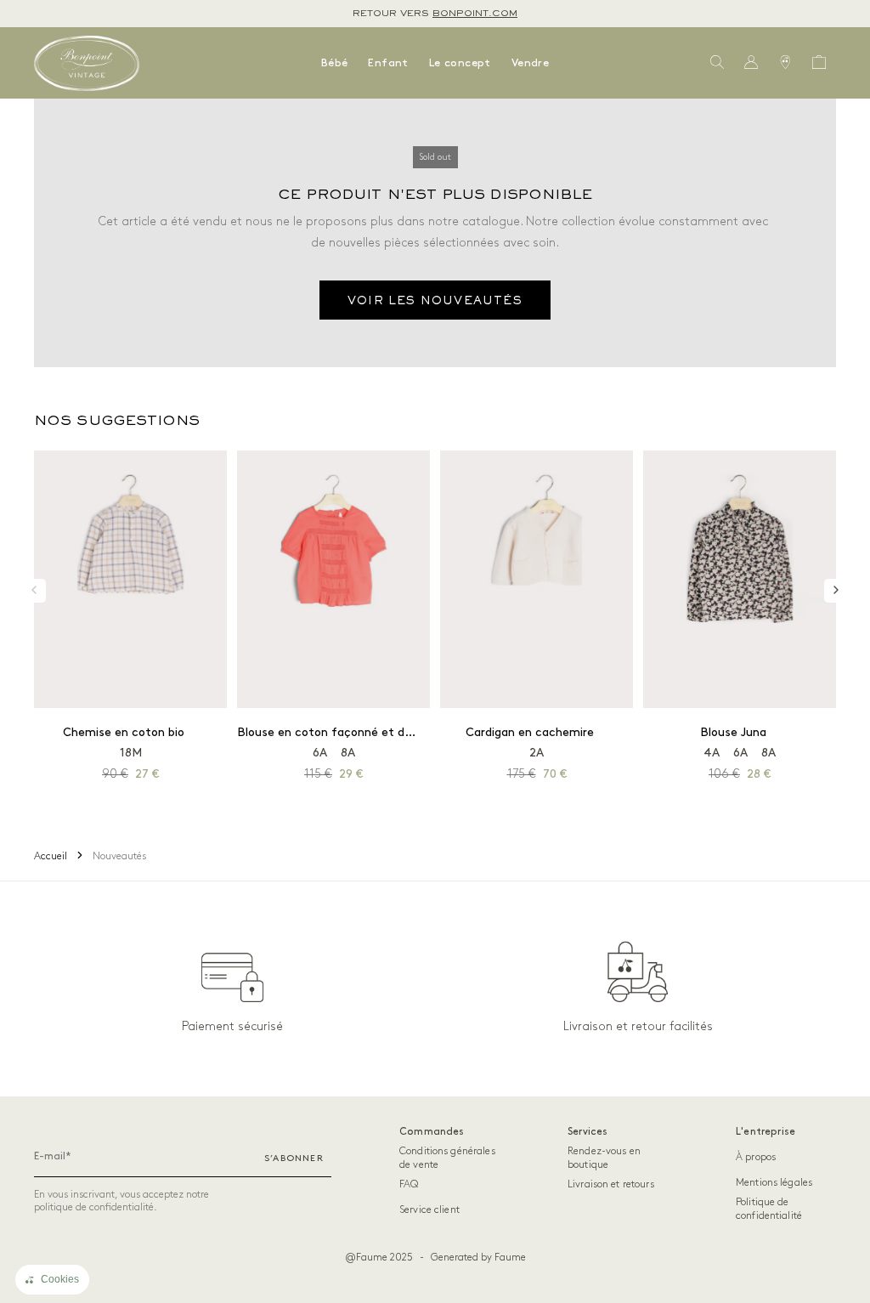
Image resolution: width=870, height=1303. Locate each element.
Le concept (460, 63)
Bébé (334, 63)
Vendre (530, 63)
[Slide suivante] (836, 591)
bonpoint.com (474, 13)
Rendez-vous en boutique (604, 1158)
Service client (429, 1210)
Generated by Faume (478, 1257)
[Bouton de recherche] (717, 63)
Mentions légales (774, 1182)
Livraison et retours (611, 1184)
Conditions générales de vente (447, 1158)
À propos (756, 1157)
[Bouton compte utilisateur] (751, 63)
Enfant (388, 63)
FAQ (408, 1184)
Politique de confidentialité (769, 1209)
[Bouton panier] (819, 63)
